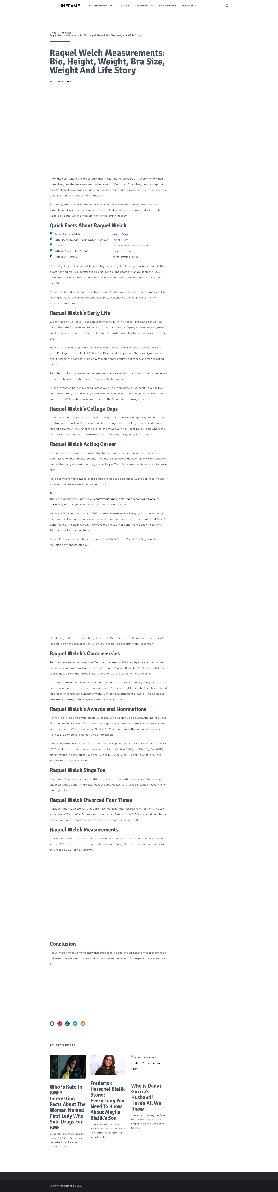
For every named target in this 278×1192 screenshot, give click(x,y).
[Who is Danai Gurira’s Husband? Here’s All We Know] (149, 1066)
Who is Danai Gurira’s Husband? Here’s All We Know (146, 1097)
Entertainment (99, 5)
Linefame (69, 6)
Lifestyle (124, 5)
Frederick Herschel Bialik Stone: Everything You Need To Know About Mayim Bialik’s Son (107, 1100)
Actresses (68, 81)
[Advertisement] (108, 992)
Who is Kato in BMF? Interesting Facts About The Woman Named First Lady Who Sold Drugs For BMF (68, 1107)
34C (68, 849)
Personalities (144, 5)
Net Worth (189, 5)
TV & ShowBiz (167, 5)
